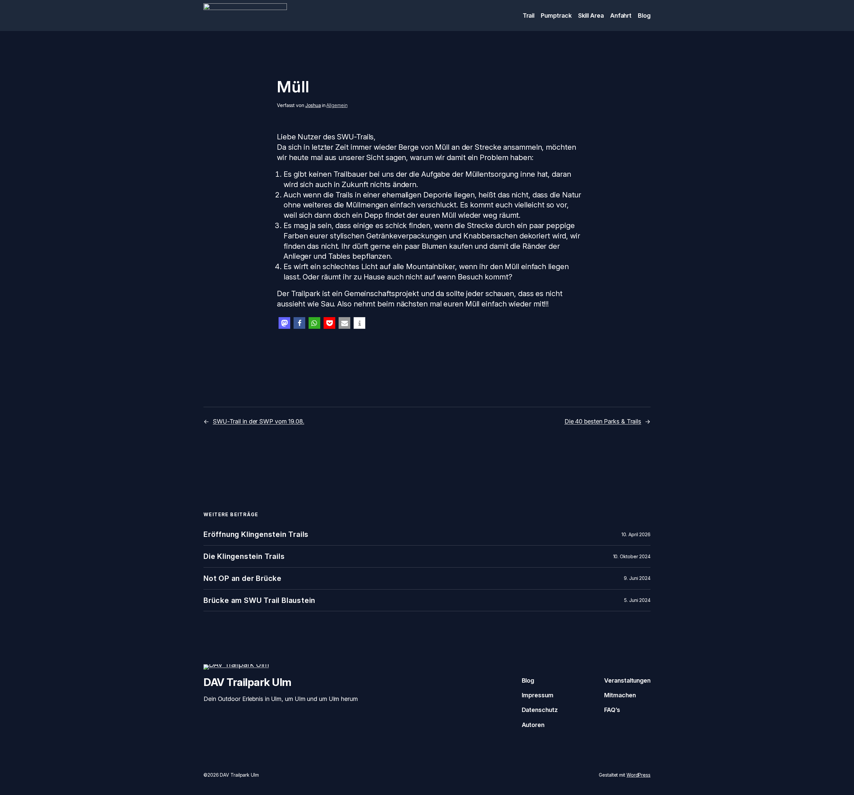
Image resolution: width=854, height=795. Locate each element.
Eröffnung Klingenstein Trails (256, 534)
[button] (284, 323)
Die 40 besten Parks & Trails (602, 421)
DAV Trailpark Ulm (247, 682)
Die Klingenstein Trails (244, 556)
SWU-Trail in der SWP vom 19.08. (258, 421)
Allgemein (336, 105)
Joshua (313, 105)
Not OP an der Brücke (242, 578)
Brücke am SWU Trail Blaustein (259, 600)
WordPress (638, 775)
